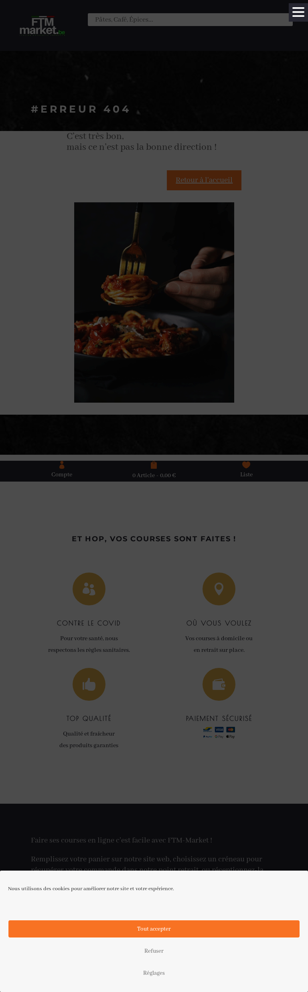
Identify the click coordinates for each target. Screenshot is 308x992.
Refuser (154, 951)
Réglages (154, 973)
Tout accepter (154, 929)
